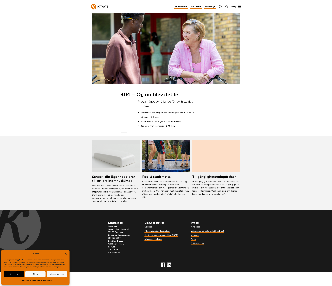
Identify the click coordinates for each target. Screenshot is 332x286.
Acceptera (14, 274)
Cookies (148, 227)
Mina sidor (195, 227)
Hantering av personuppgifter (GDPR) (161, 235)
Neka (35, 274)
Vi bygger (195, 235)
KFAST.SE (170, 126)
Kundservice (181, 6)
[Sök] (226, 6)
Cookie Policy (24, 280)
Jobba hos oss (197, 243)
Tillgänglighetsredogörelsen (157, 231)
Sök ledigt (210, 6)
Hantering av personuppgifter (41, 280)
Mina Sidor (196, 6)
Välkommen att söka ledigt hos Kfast (207, 231)
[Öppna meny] (237, 6)
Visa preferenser (57, 274)
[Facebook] (163, 265)
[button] (65, 254)
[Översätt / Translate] (220, 6)
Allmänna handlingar (153, 239)
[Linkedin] (169, 265)
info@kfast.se (114, 252)
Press (193, 239)
